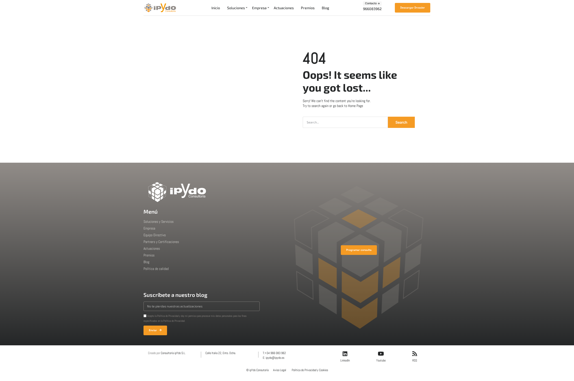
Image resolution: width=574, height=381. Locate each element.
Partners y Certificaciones (161, 241)
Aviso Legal (279, 370)
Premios (308, 8)
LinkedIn (345, 360)
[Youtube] (381, 353)
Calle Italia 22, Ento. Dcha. (220, 353)
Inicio (215, 8)
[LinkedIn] (345, 353)
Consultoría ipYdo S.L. (173, 353)
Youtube (381, 360)
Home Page (355, 105)
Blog (325, 8)
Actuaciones (284, 8)
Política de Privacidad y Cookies (310, 370)
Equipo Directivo (155, 235)
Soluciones (236, 8)
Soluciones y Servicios (159, 221)
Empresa (259, 8)
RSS (414, 360)
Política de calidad (156, 268)
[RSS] (414, 353)
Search (401, 122)
